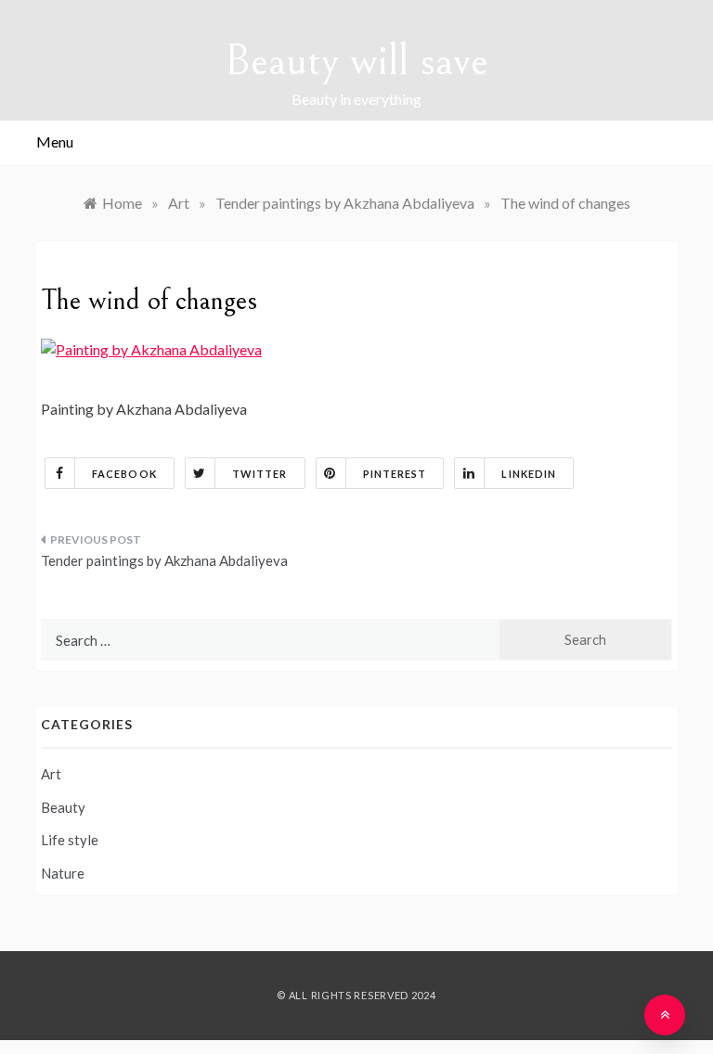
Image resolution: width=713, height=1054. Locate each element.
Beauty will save (356, 60)
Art (51, 773)
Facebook (124, 474)
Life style (69, 839)
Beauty (63, 807)
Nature (62, 873)
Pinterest (395, 474)
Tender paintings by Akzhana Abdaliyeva (164, 560)
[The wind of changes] (151, 347)
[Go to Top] (664, 1015)
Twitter (260, 474)
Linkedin (528, 474)
